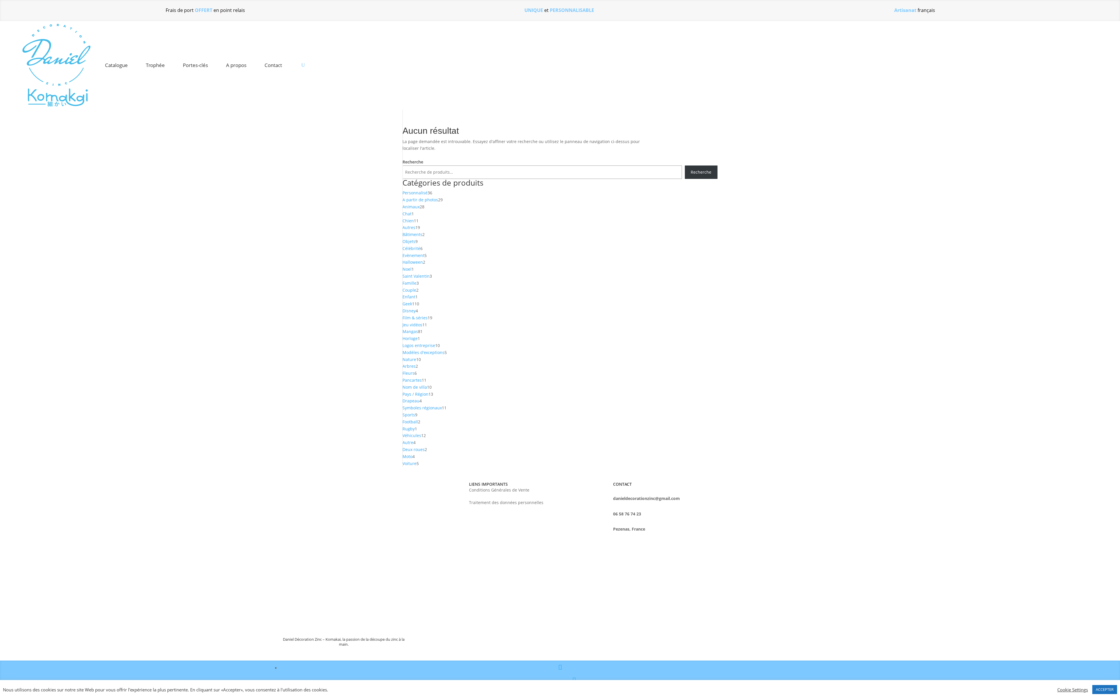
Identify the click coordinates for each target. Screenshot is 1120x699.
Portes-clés (195, 65)
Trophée (155, 65)
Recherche (412, 162)
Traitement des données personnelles (506, 503)
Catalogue (116, 65)
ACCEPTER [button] (1105, 689)
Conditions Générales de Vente (499, 490)
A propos (236, 65)
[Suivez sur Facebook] (560, 668)
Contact (273, 65)
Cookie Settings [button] (1072, 689)
